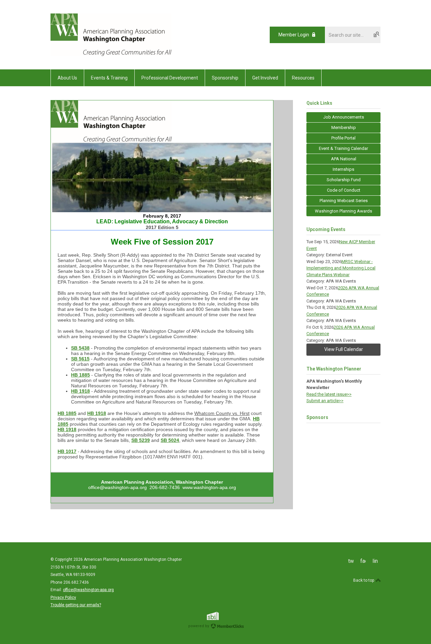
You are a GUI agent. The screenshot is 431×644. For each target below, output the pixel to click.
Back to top (364, 580)
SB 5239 (140, 440)
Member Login (293, 34)
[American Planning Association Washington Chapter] (111, 54)
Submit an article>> (324, 400)
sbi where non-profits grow (221, 616)
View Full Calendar (343, 349)
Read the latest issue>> (329, 394)
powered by (199, 626)
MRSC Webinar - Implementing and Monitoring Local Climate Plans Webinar (340, 268)
